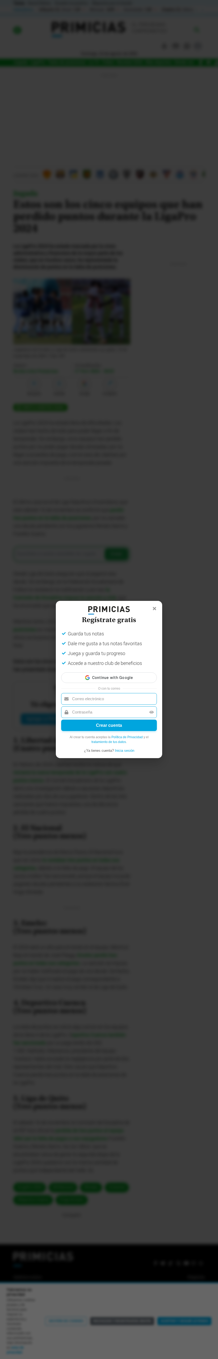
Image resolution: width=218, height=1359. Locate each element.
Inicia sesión (124, 751)
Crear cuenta (109, 725)
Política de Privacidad (127, 737)
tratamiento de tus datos (108, 742)
